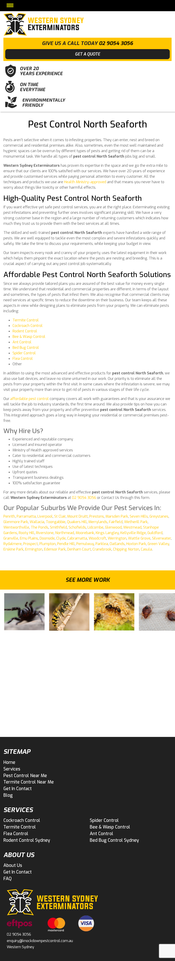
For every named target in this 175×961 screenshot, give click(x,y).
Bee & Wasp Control (29, 336)
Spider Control (24, 353)
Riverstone (45, 532)
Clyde (61, 538)
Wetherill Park (136, 521)
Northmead (64, 532)
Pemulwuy (85, 543)
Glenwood (113, 527)
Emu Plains (29, 538)
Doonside (47, 538)
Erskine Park (13, 549)
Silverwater (161, 538)
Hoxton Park (136, 543)
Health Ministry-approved (85, 182)
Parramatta (26, 516)
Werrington (117, 538)
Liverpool (45, 516)
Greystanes (158, 516)
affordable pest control (29, 398)
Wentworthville (16, 527)
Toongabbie (55, 521)
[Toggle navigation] (10, 5)
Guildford (154, 532)
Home (9, 762)
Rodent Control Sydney (26, 840)
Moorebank (85, 532)
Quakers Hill (77, 521)
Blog (8, 795)
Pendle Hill (66, 543)
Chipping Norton (126, 549)
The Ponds (39, 527)
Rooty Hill (26, 532)
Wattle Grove (139, 538)
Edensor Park (55, 549)
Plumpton (47, 543)
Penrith (9, 516)
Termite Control (26, 320)
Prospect (30, 543)
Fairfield (116, 521)
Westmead (132, 527)
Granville (10, 538)
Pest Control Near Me (25, 775)
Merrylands (97, 521)
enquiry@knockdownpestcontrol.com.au (40, 940)
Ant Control (22, 342)
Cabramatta (77, 538)
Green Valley (158, 543)
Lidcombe (95, 527)
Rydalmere (12, 543)
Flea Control (23, 358)
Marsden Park (117, 516)
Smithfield (58, 527)
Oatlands (117, 543)
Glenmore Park (15, 521)
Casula (146, 549)
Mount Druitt (77, 516)
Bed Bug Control (26, 347)
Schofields (77, 527)
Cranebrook (102, 549)
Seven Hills (139, 516)
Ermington (33, 549)
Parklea (101, 543)
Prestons (96, 516)
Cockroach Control (28, 325)
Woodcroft (97, 538)
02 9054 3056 (116, 43)
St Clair (60, 516)
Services (11, 769)
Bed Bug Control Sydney (114, 840)
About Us (12, 865)
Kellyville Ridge (133, 532)
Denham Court (79, 549)
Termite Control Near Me (28, 782)
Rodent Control (25, 331)
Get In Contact (17, 789)
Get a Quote (87, 54)
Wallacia (37, 521)
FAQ (7, 879)
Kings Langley (107, 532)
